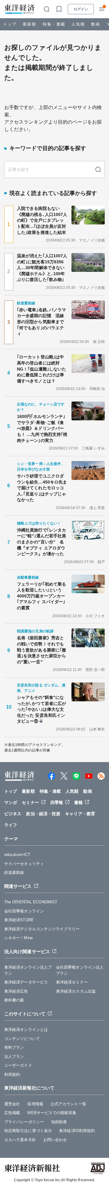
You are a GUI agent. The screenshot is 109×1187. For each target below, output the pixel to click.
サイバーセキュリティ (24, 863)
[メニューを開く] (102, 9)
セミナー (30, 802)
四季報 (56, 802)
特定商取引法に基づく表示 (28, 1130)
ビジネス (12, 813)
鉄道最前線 (14, 872)
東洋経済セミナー (72, 982)
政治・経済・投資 (43, 813)
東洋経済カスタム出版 (76, 991)
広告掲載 (12, 1112)
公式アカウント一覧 (68, 1104)
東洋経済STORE (19, 920)
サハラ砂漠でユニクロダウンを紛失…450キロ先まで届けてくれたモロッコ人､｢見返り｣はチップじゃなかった (42, 488)
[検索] (98, 169)
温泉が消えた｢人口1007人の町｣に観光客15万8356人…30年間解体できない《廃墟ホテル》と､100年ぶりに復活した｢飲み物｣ (42, 267)
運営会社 (12, 1104)
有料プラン (14, 1047)
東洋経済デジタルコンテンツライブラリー (42, 929)
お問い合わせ (55, 1139)
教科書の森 (14, 1000)
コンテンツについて (22, 1038)
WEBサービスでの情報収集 (51, 1112)
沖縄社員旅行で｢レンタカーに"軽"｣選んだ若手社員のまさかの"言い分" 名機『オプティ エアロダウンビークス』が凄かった (41, 542)
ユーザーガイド (18, 1065)
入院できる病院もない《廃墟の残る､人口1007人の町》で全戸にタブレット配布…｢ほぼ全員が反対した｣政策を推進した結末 (42, 220)
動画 (95, 24)
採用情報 (35, 1104)
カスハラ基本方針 (20, 1139)
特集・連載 (54, 24)
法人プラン (14, 1056)
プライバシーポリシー (24, 1122)
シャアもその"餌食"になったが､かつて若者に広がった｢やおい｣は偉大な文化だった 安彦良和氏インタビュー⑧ (41, 709)
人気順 (78, 24)
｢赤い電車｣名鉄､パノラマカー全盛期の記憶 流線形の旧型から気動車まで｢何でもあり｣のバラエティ (41, 321)
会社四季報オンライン (24, 911)
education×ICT (17, 854)
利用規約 (12, 1074)
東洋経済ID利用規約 (77, 1130)
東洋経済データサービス (26, 982)
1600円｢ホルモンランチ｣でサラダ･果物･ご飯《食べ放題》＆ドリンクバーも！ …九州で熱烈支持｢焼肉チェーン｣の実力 (42, 428)
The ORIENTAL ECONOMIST (30, 902)
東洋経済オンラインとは (26, 1029)
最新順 (29, 24)
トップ (10, 24)
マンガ (10, 802)
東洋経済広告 (16, 991)
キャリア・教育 (80, 813)
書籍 (78, 802)
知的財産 (59, 1122)
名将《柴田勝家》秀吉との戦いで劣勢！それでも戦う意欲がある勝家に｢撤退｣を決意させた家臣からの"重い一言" (41, 649)
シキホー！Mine (18, 938)
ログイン (81, 9)
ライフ (10, 825)
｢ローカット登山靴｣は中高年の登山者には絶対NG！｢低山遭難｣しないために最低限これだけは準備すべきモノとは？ (41, 368)
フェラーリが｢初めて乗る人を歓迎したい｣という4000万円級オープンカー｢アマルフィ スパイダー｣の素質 (41, 596)
